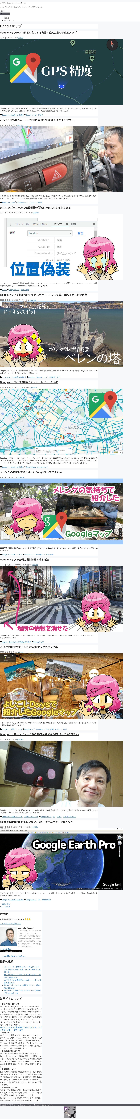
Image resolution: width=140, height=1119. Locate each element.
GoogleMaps (31, 467)
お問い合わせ (9, 20)
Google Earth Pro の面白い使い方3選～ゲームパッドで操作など (36, 821)
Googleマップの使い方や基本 (13, 115)
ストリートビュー (69, 817)
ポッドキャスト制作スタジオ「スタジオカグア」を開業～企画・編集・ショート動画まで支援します (22, 969)
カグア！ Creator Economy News (13, 3)
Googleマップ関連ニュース (12, 554)
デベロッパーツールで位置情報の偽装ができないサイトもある (35, 207)
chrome (4, 642)
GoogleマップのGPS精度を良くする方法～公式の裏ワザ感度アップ (38, 32)
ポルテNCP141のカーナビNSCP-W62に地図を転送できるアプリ (37, 120)
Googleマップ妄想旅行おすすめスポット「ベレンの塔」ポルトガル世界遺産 (43, 294)
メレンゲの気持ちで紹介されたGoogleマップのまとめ (31, 472)
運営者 (6, 18)
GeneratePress (47, 1105)
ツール (4, 290)
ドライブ (32, 202)
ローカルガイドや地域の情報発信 (14, 377)
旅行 (58, 377)
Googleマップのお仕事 (44, 554)
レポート (58, 729)
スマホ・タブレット (31, 817)
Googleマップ (31, 115)
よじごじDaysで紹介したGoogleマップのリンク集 (29, 646)
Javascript (25, 290)
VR (54, 817)
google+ (31, 377)
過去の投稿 (6, 904)
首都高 (39, 202)
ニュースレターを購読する (10, 924)
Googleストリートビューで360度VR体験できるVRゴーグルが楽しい (39, 734)
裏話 (65, 729)
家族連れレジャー (8, 202)
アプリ (40, 115)
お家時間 (52, 377)
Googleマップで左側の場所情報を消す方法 (24, 559)
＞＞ (5, 949)
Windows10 (46, 900)
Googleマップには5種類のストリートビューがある (29, 382)
